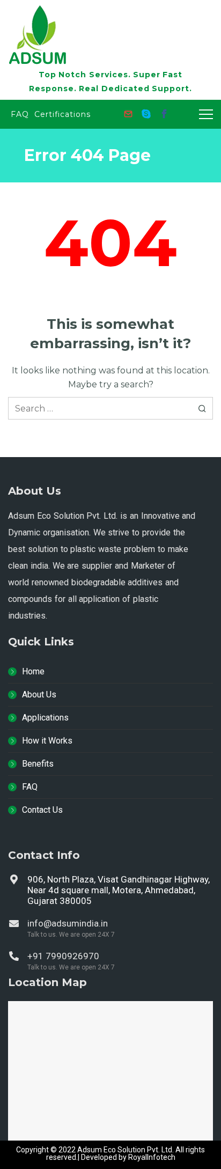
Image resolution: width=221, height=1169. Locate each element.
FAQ (30, 787)
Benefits (38, 764)
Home (33, 671)
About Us (39, 694)
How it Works (47, 741)
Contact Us (42, 810)
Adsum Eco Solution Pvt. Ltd (124, 1149)
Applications (45, 717)
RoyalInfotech (151, 1157)
